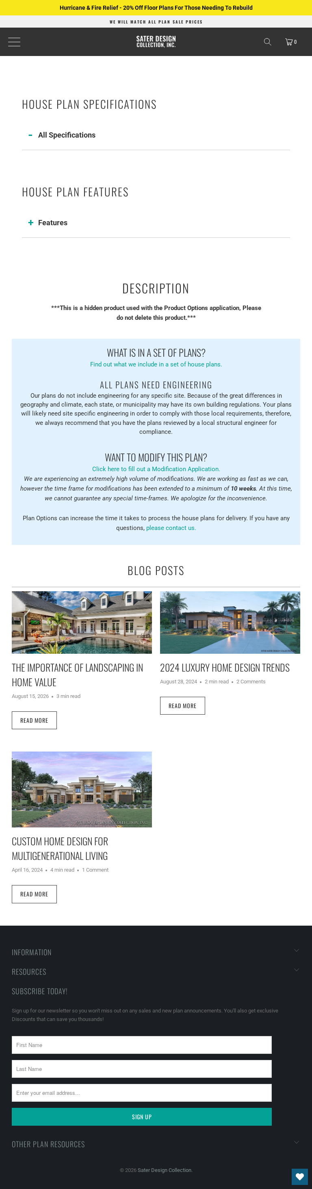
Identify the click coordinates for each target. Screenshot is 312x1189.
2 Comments (251, 682)
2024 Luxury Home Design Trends (225, 667)
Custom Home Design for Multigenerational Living (60, 848)
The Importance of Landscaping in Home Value (77, 674)
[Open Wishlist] (300, 1177)
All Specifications (66, 135)
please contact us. (171, 528)
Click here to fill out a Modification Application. (156, 461)
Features (52, 222)
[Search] (267, 42)
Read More (34, 720)
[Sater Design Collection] (156, 42)
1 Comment (95, 870)
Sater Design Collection (164, 1170)
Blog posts (156, 570)
